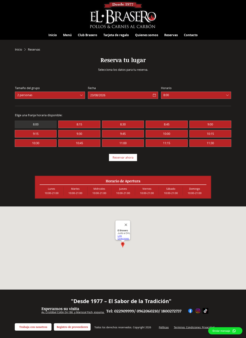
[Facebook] (190, 311)
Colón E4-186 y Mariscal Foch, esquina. (80, 312)
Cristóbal (51, 312)
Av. (43, 312)
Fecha (92, 88)
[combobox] (50, 95)
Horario (166, 88)
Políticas (164, 327)
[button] (67, 35)
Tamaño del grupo (27, 88)
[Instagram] (198, 311)
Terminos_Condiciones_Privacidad (194, 327)
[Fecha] (154, 95)
